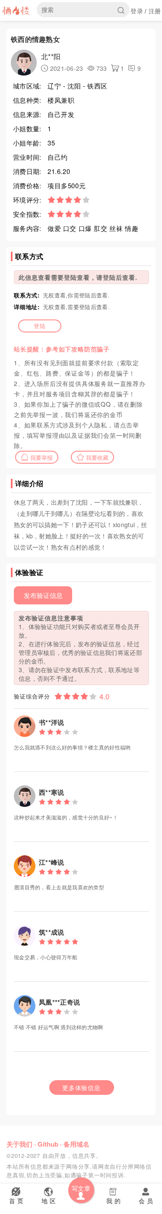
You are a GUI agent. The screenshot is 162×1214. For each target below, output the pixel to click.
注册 (155, 10)
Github (48, 1144)
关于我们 (19, 1144)
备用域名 (76, 1144)
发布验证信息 (43, 595)
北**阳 (50, 56)
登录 (136, 10)
